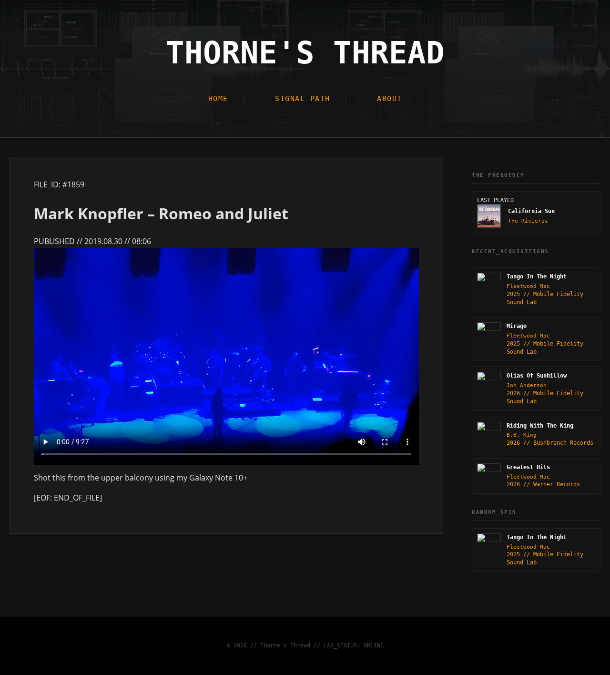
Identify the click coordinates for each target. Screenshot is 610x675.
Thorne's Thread (305, 53)
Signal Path (302, 98)
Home (218, 98)
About (389, 98)
